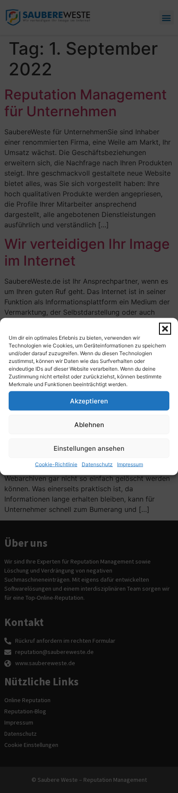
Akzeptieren (89, 400)
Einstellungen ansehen (89, 448)
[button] (165, 329)
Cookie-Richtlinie (56, 464)
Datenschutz (97, 464)
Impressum (130, 464)
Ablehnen (89, 424)
